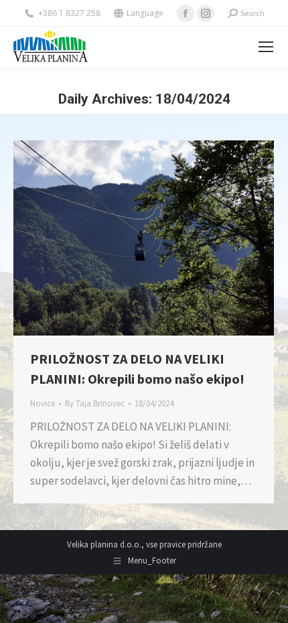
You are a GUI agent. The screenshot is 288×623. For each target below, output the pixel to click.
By (95, 403)
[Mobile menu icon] (266, 46)
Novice (42, 403)
